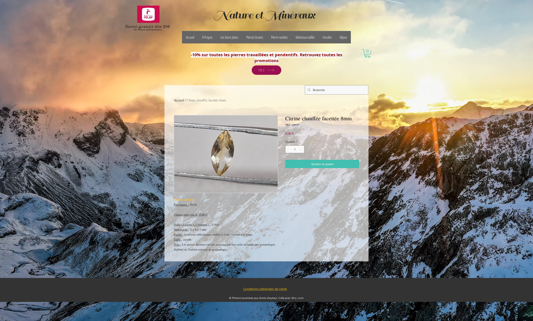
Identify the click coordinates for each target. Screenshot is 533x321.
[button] (207, 37)
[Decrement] (288, 149)
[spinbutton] (295, 149)
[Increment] (301, 149)
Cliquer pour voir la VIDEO (190, 214)
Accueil (179, 100)
